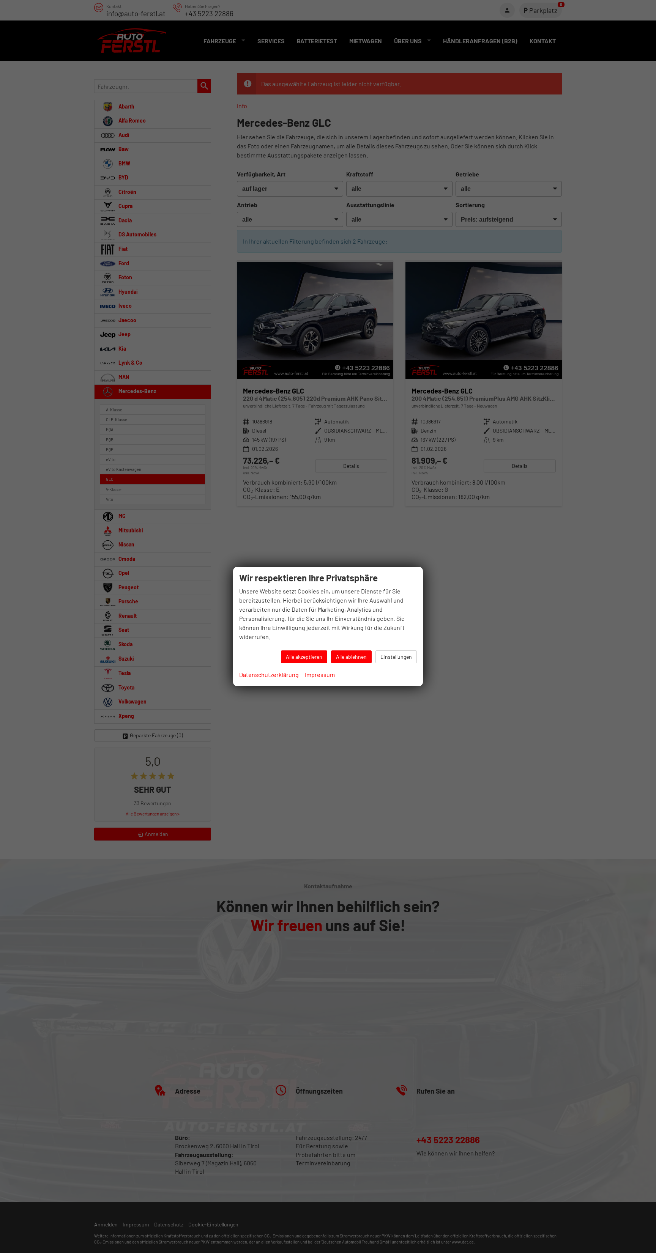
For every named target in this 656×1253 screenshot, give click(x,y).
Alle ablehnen (351, 656)
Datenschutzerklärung (269, 674)
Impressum (320, 674)
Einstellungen (396, 656)
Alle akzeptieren (304, 656)
